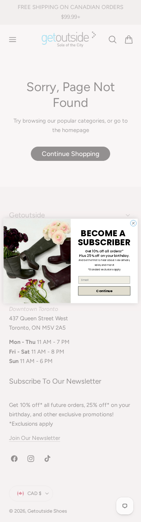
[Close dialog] (133, 223)
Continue (104, 290)
